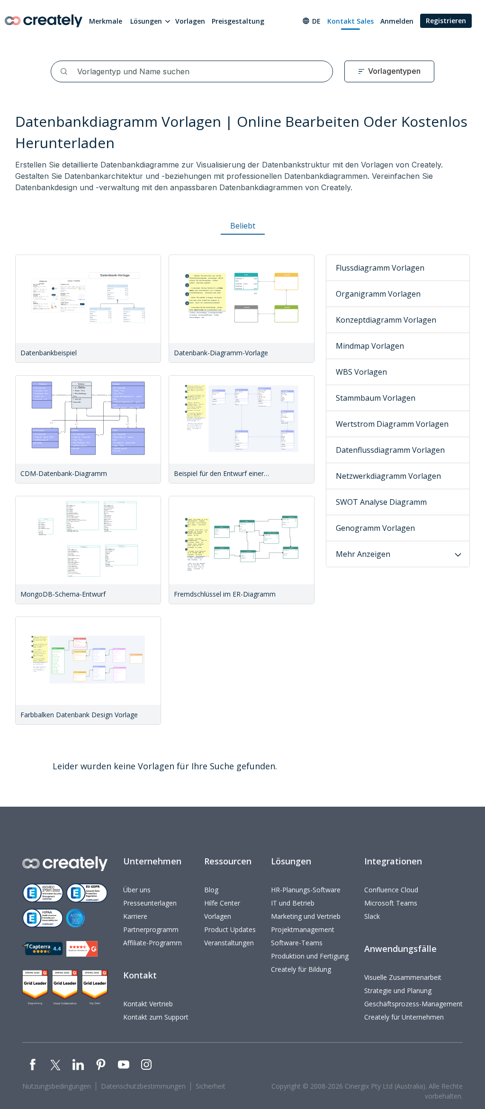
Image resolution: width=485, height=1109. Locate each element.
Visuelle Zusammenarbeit (402, 977)
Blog (211, 889)
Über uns (137, 889)
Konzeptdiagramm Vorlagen (386, 320)
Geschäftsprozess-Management (413, 1003)
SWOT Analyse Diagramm (381, 502)
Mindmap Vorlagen (370, 346)
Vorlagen (190, 21)
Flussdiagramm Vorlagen (380, 268)
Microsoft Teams (390, 902)
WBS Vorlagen (361, 372)
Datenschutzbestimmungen (143, 1086)
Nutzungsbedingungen (56, 1086)
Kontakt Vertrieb (148, 1003)
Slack (372, 916)
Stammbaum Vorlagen (375, 398)
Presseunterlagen (150, 902)
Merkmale (105, 21)
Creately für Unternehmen (404, 1016)
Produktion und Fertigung (310, 955)
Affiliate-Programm (152, 942)
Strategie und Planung (397, 990)
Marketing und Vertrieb (306, 916)
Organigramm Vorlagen (378, 294)
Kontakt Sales (350, 21)
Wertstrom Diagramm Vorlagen (392, 424)
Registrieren (446, 20)
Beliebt (242, 225)
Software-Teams (297, 942)
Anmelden (396, 21)
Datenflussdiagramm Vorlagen (390, 450)
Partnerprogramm (151, 929)
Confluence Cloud (391, 889)
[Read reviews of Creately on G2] (82, 949)
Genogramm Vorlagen (375, 528)
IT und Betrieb (292, 902)
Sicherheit (210, 1086)
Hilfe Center (222, 902)
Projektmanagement (302, 929)
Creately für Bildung (301, 969)
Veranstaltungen (229, 942)
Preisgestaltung (238, 21)
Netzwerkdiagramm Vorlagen (388, 476)
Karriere (135, 916)
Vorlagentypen (394, 71)
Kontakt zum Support (156, 1016)
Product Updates (230, 929)
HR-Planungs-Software (306, 889)
